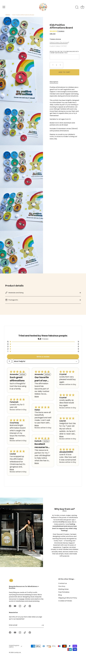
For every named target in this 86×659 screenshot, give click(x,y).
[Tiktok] (25, 606)
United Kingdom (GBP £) (14, 646)
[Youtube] (15, 606)
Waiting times (63, 589)
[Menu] (3, 7)
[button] (53, 31)
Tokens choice (55, 39)
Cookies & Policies (65, 601)
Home (8, 15)
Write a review (43, 356)
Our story (61, 586)
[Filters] (9, 361)
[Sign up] (42, 625)
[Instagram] (20, 606)
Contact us (62, 583)
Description (54, 82)
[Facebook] (10, 606)
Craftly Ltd (17, 652)
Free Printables (63, 592)
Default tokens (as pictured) (59, 42)
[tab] (55, 82)
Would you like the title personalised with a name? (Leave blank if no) (64, 52)
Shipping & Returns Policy (67, 598)
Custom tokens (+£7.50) (58, 46)
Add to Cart (64, 72)
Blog (60, 595)
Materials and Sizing (15, 292)
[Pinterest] (30, 606)
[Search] (76, 7)
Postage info (13, 300)
